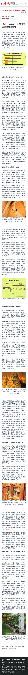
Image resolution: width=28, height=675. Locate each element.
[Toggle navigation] (25, 3)
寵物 (19, 646)
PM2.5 (11, 646)
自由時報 (10, 542)
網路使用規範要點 (16, 659)
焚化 (8, 648)
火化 (5, 648)
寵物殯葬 (13, 648)
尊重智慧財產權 (6, 659)
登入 (18, 672)
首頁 (3, 10)
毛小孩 (15, 646)
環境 (7, 646)
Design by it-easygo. (10, 672)
